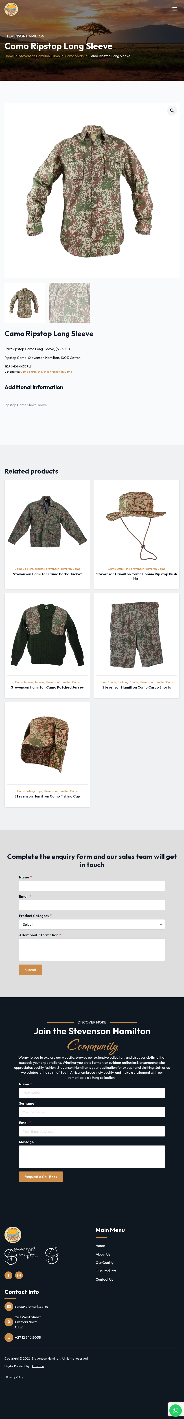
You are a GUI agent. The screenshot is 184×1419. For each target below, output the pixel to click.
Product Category (35, 915)
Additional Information (40, 935)
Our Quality (105, 1262)
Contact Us (104, 1279)
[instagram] (19, 1275)
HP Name (5, 833)
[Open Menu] (175, 9)
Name (25, 877)
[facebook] (8, 1275)
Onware (38, 1366)
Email (25, 896)
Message (26, 1142)
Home (9, 56)
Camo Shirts (74, 56)
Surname (28, 1103)
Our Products (106, 1271)
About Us (103, 1254)
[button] (172, 110)
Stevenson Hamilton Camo (39, 56)
